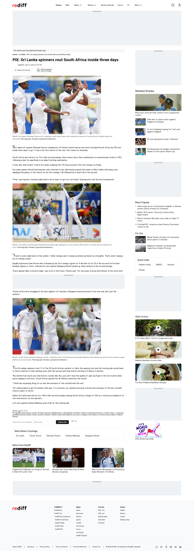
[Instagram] (171, 547)
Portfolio (101, 523)
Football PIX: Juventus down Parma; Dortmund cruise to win (158, 225)
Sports (78, 520)
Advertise (30, 547)
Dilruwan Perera (53, 436)
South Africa (35, 436)
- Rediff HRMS (59, 523)
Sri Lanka (20, 436)
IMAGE (159, 264)
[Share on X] (161, 547)
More (137, 5)
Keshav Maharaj (73, 436)
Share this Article (23, 70)
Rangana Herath (92, 436)
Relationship (124, 520)
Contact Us (96, 547)
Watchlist (101, 520)
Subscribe (62, 422)
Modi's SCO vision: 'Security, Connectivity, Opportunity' (155, 213)
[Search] (173, 5)
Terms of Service (61, 547)
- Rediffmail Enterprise (62, 517)
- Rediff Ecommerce (61, 520)
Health (122, 510)
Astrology (79, 532)
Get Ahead (80, 526)
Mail (67, 5)
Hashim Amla (145, 264)
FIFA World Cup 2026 (144, 439)
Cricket (22, 54)
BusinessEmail (107, 5)
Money (91, 5)
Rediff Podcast (81, 536)
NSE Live (101, 513)
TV (128, 5)
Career (122, 517)
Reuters (171, 264)
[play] (158, 327)
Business (79, 513)
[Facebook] (166, 547)
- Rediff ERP (58, 529)
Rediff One (58, 513)
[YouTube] (176, 547)
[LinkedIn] (180, 547)
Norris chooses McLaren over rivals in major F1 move (158, 219)
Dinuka (142, 270)
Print (75, 421)
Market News (103, 517)
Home (58, 5)
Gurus (120, 5)
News (76, 5)
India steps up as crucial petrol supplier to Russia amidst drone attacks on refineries (159, 207)
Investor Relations (80, 547)
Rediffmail (58, 510)
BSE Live (101, 510)
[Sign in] (179, 5)
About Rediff (17, 547)
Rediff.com (116, 547)
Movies (79, 517)
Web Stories (141, 316)
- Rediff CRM (58, 526)
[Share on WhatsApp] (157, 547)
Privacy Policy (45, 547)
